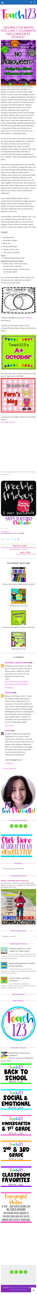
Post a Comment (9, 768)
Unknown (8, 693)
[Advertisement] (18, 1246)
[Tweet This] (8, 539)
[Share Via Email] (18, 539)
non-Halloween (18, 533)
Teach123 (13, 1287)
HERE (27, 318)
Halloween (8, 533)
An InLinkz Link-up (8, 422)
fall (2, 533)
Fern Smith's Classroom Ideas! (16, 682)
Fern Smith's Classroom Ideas (16, 663)
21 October (9, 688)
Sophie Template (22, 1287)
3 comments (5, 532)
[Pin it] (15, 539)
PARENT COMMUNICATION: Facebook (14, 880)
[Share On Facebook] (11, 539)
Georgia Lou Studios (19, 1290)
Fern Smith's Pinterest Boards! (16, 684)
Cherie (7, 730)
